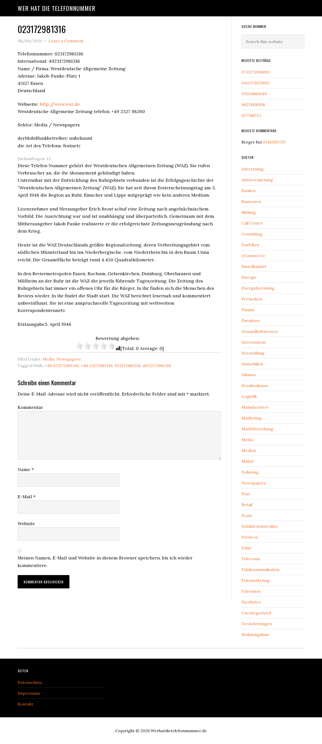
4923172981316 (156, 365)
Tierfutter (251, 602)
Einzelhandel (254, 266)
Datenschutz (30, 682)
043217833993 (255, 82)
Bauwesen (251, 201)
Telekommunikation (260, 569)
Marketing (252, 417)
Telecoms (251, 558)
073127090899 (255, 72)
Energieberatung (258, 288)
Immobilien (252, 363)
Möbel (247, 461)
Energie (249, 277)
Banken (249, 190)
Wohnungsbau (255, 634)
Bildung (249, 212)
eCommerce (253, 255)
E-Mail (26, 497)
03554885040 (254, 93)
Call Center (252, 223)
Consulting (252, 233)
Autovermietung (257, 179)
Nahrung (250, 472)
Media (48, 359)
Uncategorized (256, 612)
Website (26, 523)
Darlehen (250, 244)
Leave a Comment (66, 40)
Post (246, 493)
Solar (247, 547)
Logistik (249, 396)
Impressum (29, 693)
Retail (247, 504)
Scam (247, 515)
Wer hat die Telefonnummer (56, 8)
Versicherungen (257, 623)
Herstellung (253, 353)
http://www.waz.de (60, 104)
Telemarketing (256, 580)
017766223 (251, 115)
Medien (249, 450)
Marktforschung (257, 428)
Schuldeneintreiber (260, 526)
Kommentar (30, 407)
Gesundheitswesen (260, 331)
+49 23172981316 (96, 365)
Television (251, 591)
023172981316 (127, 365)
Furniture (251, 320)
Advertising (253, 168)
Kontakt (25, 703)
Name (26, 469)
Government (254, 342)
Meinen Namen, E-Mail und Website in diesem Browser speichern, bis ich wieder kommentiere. (105, 561)
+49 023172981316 (62, 365)
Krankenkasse (255, 385)
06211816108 (253, 104)
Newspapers (68, 359)
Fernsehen (252, 298)
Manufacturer (255, 407)
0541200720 (274, 142)
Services (250, 537)
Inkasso (249, 374)
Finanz (248, 309)
